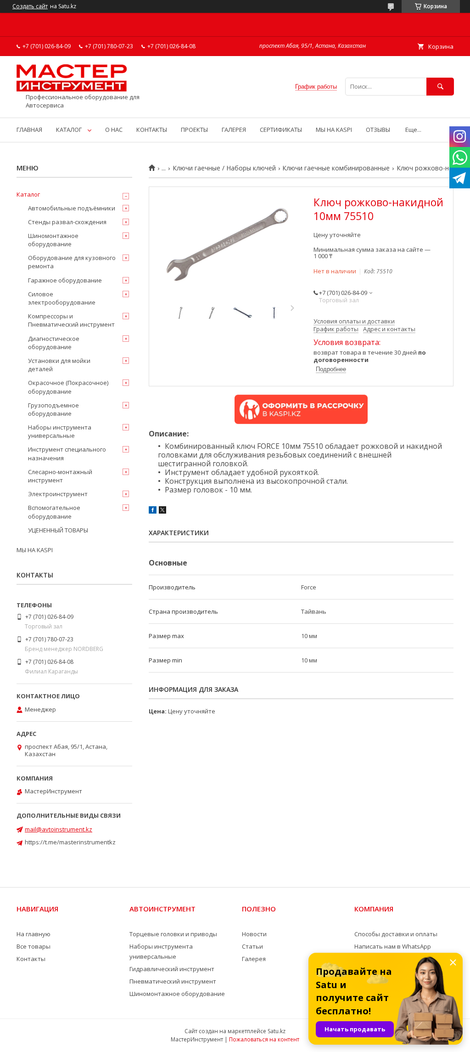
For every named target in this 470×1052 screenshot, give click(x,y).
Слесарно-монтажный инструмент (60, 476)
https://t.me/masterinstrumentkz (70, 842)
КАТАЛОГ (69, 129)
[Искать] (440, 87)
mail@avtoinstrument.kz (58, 829)
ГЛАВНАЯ (29, 129)
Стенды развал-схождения (67, 222)
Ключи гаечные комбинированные (336, 168)
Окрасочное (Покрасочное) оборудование (68, 387)
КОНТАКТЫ (151, 129)
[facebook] (153, 511)
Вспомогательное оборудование (54, 511)
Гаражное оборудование (65, 280)
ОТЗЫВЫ (378, 129)
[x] (162, 511)
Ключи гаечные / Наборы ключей (224, 168)
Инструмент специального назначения (67, 453)
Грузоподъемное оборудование (53, 409)
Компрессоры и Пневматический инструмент (71, 320)
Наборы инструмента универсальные (59, 431)
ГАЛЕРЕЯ (234, 129)
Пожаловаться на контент (264, 1039)
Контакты (31, 959)
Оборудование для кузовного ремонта (72, 262)
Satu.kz (276, 1031)
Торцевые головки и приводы (173, 934)
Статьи (252, 946)
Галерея (254, 959)
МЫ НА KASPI (334, 129)
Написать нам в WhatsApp (392, 946)
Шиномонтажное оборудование (53, 240)
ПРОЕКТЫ (194, 129)
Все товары (33, 946)
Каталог (28, 194)
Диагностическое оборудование (53, 342)
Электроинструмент (58, 494)
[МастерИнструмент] (72, 89)
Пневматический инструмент (172, 981)
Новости (254, 934)
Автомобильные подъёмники (71, 208)
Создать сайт (30, 6)
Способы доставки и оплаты (395, 934)
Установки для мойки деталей (59, 364)
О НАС (114, 129)
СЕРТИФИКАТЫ (281, 129)
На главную (33, 934)
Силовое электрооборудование (61, 298)
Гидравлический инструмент (171, 969)
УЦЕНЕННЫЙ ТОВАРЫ (58, 530)
